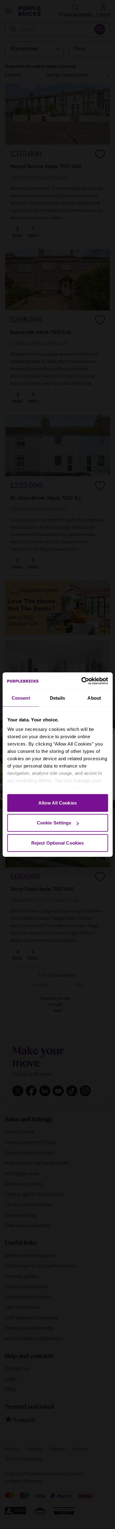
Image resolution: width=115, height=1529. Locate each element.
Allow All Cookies (57, 802)
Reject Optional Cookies (57, 842)
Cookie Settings (54, 822)
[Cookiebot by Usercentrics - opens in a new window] (82, 681)
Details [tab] (57, 697)
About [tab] (94, 697)
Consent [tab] (21, 697)
